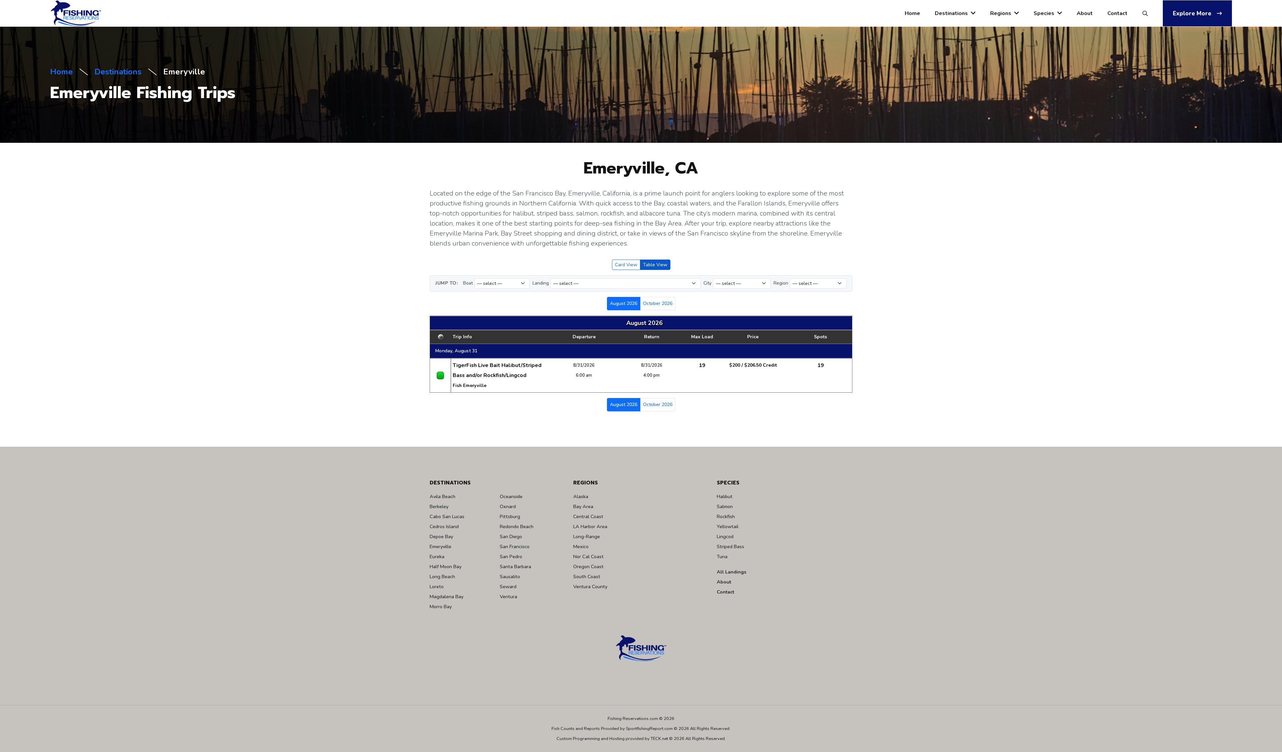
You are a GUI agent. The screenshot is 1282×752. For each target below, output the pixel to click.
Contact (1117, 13)
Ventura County (590, 586)
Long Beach (442, 576)
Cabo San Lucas (447, 516)
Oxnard (508, 506)
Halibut (724, 496)
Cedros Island (444, 526)
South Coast (586, 576)
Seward (508, 586)
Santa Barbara (515, 566)
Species (1045, 13)
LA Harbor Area (590, 526)
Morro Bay (441, 606)
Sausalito (510, 576)
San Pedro (511, 556)
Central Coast (588, 516)
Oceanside (511, 496)
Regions (1001, 13)
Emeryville (440, 546)
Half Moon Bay (445, 566)
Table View (655, 265)
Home (912, 13)
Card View (626, 265)
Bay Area (583, 506)
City (707, 283)
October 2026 (657, 303)
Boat (468, 283)
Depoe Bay (441, 536)
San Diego (511, 536)
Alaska (580, 496)
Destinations (952, 13)
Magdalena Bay (446, 596)
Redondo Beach (516, 526)
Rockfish (726, 516)
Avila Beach (442, 496)
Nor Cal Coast (588, 556)
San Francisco (514, 546)
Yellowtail (727, 526)
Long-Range (586, 536)
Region (781, 283)
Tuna (722, 556)
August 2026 (623, 303)
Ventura (508, 596)
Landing (540, 283)
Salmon (725, 506)
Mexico (581, 546)
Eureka (437, 556)
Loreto (437, 586)
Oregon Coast (588, 566)
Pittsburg (510, 516)
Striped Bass (730, 546)
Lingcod (725, 536)
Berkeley (439, 506)
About (1085, 13)
